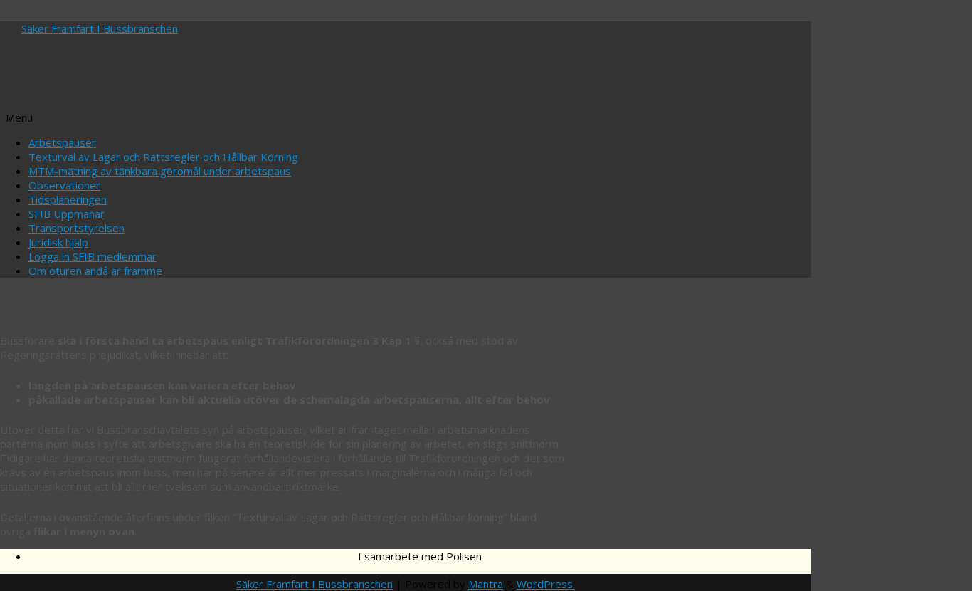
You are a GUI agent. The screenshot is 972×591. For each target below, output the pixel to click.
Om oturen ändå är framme (95, 270)
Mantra (485, 584)
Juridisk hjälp (58, 242)
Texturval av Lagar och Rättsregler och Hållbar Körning (163, 157)
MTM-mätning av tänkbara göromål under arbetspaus (159, 171)
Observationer (64, 185)
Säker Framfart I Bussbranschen (99, 28)
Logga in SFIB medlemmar (92, 256)
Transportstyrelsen (76, 228)
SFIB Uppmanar (66, 213)
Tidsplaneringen (67, 199)
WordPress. (546, 584)
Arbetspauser (62, 142)
